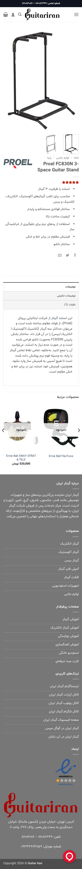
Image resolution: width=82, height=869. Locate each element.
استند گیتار (59, 318)
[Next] (7, 81)
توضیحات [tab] (70, 287)
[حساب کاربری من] (13, 14)
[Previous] (72, 81)
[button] (76, 14)
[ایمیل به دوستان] (59, 254)
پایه (49, 158)
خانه (76, 158)
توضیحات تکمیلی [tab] (66, 296)
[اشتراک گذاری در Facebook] (74, 254)
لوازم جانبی (62, 158)
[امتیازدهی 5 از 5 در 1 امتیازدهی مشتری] (41, 182)
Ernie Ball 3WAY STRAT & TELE (21, 458)
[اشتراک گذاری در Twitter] (67, 254)
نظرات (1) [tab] (69, 305)
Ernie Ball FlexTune (61, 456)
